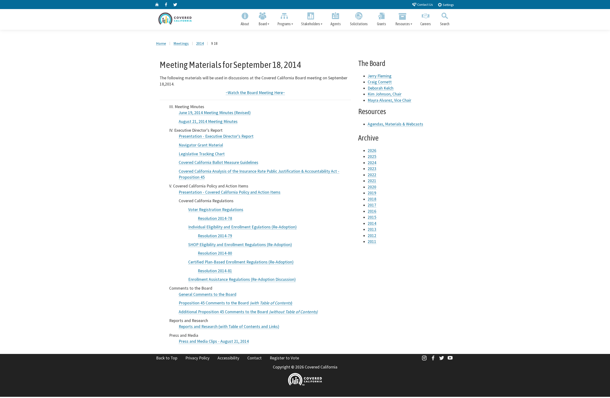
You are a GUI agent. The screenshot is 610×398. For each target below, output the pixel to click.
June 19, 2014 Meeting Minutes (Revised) (215, 112)
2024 (372, 162)
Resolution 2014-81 (215, 270)
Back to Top (166, 358)
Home (161, 43)
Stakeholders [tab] (310, 24)
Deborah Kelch (380, 88)
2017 (372, 205)
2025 (372, 156)
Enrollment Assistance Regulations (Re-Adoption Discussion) (242, 279)
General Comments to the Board (207, 294)
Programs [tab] (284, 24)
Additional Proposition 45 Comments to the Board (248, 311)
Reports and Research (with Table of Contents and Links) (229, 326)
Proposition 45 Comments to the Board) (235, 303)
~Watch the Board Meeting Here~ (255, 92)
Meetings (181, 43)
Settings (448, 5)
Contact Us (425, 4)
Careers (425, 24)
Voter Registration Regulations (215, 209)
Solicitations (359, 24)
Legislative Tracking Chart (202, 153)
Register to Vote (284, 358)
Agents (335, 24)
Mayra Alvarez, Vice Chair (389, 100)
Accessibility (228, 358)
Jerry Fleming (379, 76)
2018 (372, 199)
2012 (372, 235)
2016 (372, 211)
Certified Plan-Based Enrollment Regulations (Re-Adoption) (241, 262)
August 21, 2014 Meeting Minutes (208, 121)
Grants (381, 24)
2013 (372, 229)
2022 (372, 174)
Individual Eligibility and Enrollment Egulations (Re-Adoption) (242, 227)
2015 (372, 217)
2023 (372, 168)
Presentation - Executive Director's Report (216, 136)
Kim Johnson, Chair (385, 94)
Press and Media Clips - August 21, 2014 (214, 341)
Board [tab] (263, 24)
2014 (200, 43)
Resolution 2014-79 (215, 235)
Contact (254, 358)
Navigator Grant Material (201, 145)
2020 (372, 187)
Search (444, 24)
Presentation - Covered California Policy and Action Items (229, 192)
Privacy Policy (197, 358)
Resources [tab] (402, 24)
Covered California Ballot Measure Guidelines (218, 162)
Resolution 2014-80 (215, 253)
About (245, 24)
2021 (372, 180)
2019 (372, 193)
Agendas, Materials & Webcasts (395, 124)
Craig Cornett (380, 82)
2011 (372, 241)
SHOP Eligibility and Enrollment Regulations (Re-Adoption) (240, 244)
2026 (372, 150)
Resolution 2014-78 (215, 218)
